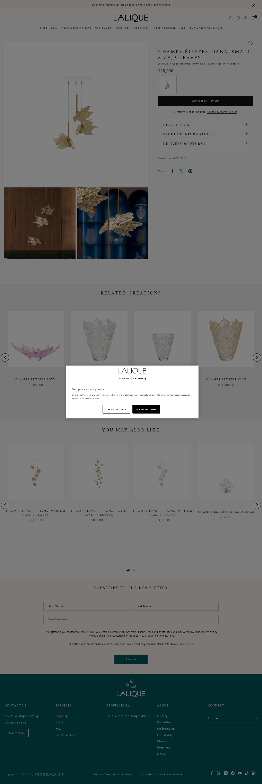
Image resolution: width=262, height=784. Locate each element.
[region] (132, 392)
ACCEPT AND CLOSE (146, 409)
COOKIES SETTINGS (116, 409)
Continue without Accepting (132, 378)
